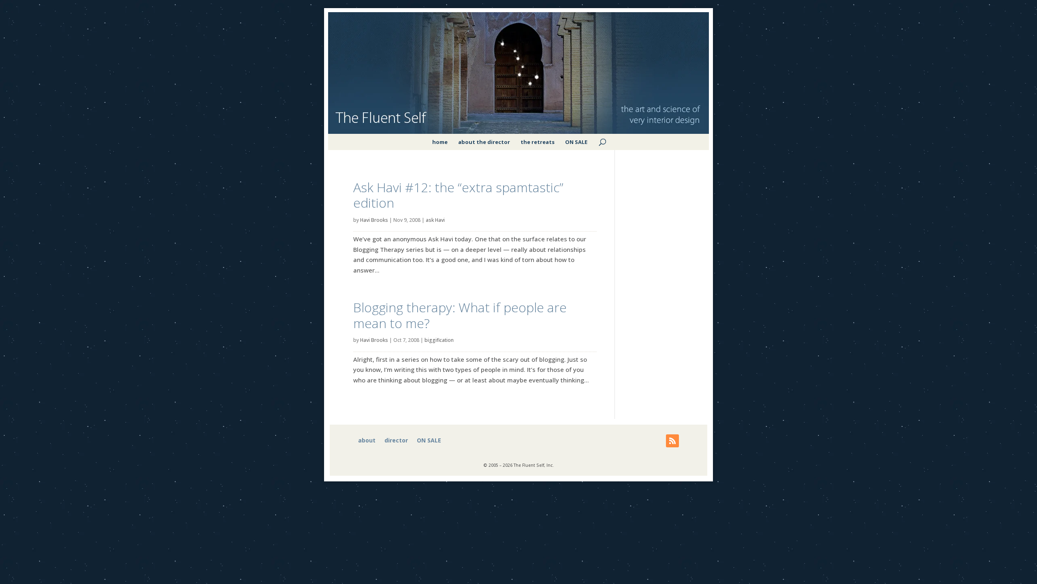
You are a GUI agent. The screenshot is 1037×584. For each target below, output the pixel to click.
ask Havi (435, 220)
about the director (484, 142)
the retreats (538, 142)
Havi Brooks (374, 220)
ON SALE (576, 142)
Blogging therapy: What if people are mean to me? (460, 314)
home (440, 142)
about (367, 441)
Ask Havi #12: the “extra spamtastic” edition (458, 194)
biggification (439, 340)
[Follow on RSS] (672, 440)
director (396, 441)
